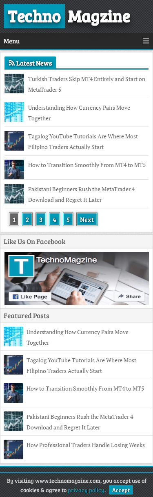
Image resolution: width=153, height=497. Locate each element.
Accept (121, 490)
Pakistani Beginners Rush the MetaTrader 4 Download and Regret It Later (81, 194)
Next (87, 219)
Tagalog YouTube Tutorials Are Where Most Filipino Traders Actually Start (83, 141)
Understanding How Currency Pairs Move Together (79, 113)
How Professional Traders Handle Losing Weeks (86, 445)
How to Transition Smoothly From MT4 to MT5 (87, 165)
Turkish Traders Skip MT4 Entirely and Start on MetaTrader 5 (86, 84)
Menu (12, 40)
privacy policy (86, 490)
